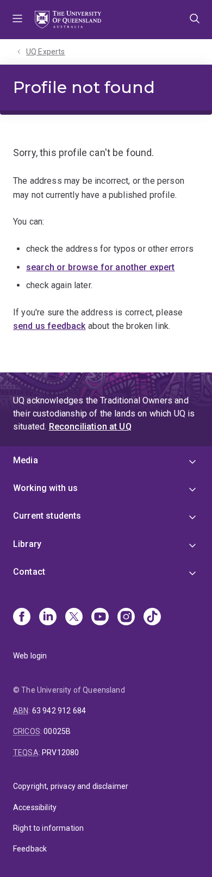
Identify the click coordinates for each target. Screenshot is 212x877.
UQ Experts (45, 51)
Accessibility (35, 807)
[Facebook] (21, 617)
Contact (29, 572)
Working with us (45, 488)
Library (27, 544)
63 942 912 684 (59, 710)
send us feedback (49, 326)
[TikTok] (152, 617)
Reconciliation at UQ (90, 426)
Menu (17, 19)
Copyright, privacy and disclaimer (70, 786)
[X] (74, 617)
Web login (30, 655)
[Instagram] (126, 617)
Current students (47, 516)
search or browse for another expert (100, 267)
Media (25, 460)
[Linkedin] (48, 617)
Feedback (30, 848)
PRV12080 (60, 752)
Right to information (48, 828)
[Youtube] (100, 617)
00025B (57, 731)
